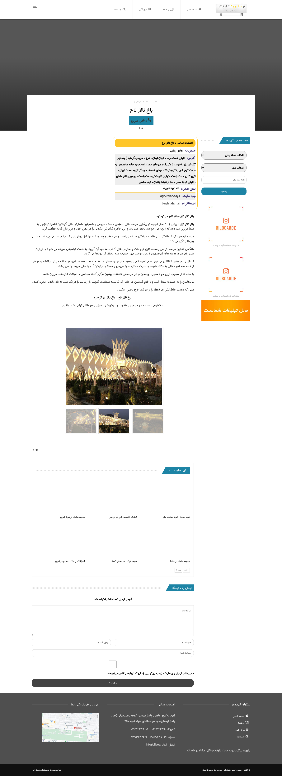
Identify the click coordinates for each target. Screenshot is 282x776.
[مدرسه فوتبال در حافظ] (165, 540)
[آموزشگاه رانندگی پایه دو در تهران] (60, 540)
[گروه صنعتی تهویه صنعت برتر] (165, 496)
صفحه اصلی (191, 9)
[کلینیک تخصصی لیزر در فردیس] (112, 496)
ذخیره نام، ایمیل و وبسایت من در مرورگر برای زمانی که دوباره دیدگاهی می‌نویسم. (150, 673)
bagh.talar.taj (171, 203)
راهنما (166, 9)
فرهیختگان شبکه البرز (40, 770)
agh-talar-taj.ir (170, 196)
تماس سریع (139, 121)
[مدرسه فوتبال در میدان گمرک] (112, 540)
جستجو (117, 9)
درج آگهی (142, 9)
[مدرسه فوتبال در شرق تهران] (60, 496)
